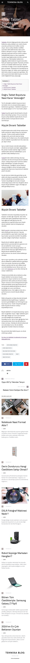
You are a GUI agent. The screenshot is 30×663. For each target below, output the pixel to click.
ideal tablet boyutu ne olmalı (9, 351)
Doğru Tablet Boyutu (7, 348)
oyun (6, 230)
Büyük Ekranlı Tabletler (9, 89)
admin (4, 31)
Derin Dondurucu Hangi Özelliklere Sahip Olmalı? (15, 468)
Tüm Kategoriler (15, 658)
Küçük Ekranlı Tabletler (9, 87)
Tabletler (4, 42)
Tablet (3, 113)
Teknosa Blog (15, 2)
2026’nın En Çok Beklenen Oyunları (11, 628)
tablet (17, 354)
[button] (8, 81)
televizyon (11, 269)
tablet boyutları (6, 357)
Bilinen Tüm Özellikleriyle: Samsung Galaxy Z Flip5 (14, 600)
